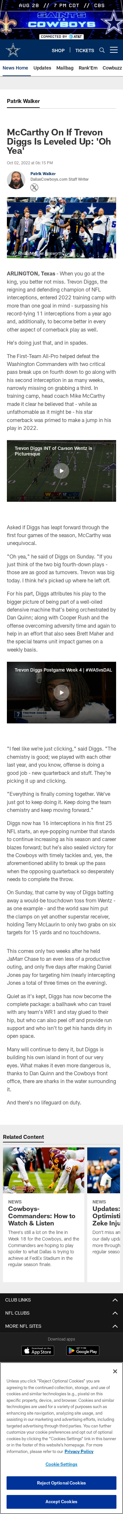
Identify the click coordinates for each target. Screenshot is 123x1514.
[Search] (102, 50)
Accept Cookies (61, 1501)
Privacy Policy (79, 1451)
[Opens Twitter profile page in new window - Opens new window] (34, 188)
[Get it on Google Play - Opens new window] (83, 1354)
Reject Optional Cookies (61, 1482)
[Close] (115, 1371)
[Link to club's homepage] (13, 47)
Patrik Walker (23, 101)
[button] (61, 471)
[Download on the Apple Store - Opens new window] (37, 1351)
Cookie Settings (62, 1464)
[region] (61, 1438)
